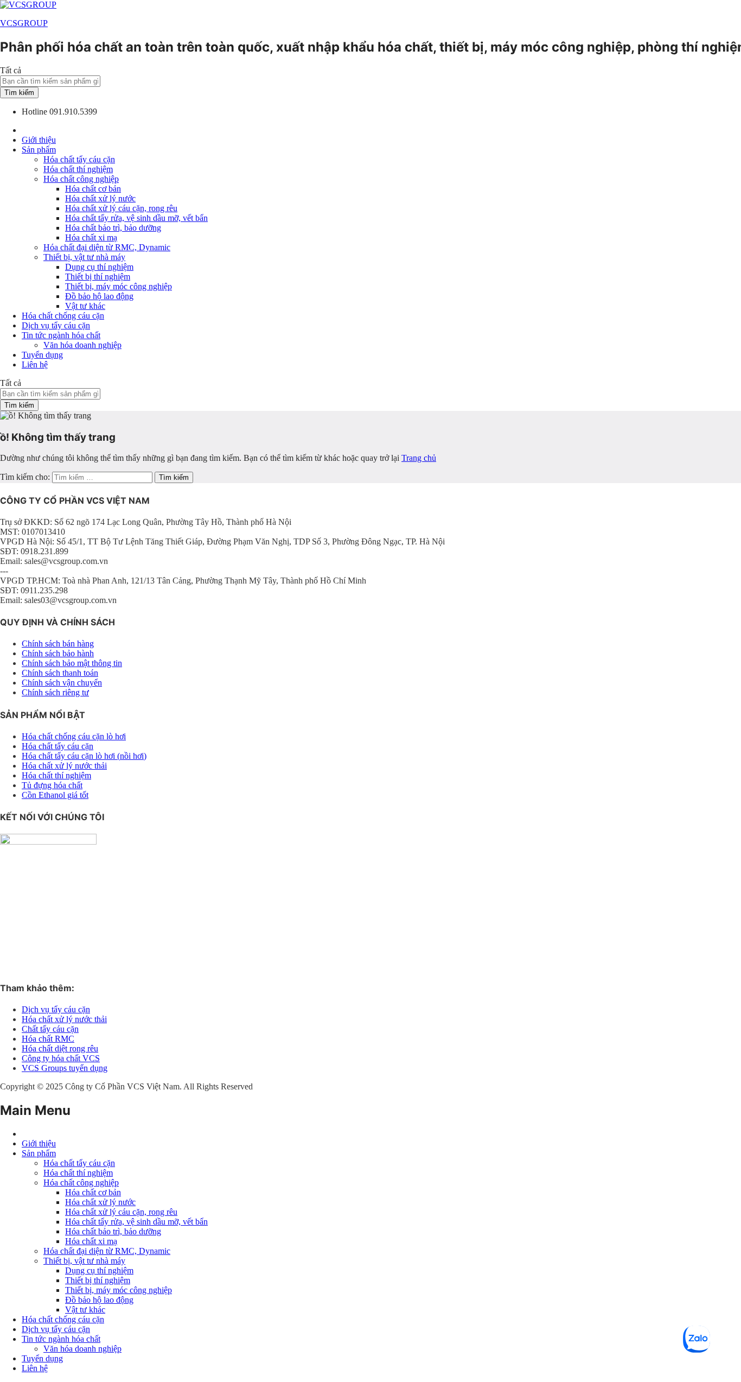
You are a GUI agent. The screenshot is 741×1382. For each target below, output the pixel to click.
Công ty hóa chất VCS (61, 1058)
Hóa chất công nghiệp (81, 1182)
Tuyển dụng (42, 354)
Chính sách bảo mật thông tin (72, 663)
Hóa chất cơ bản (93, 188)
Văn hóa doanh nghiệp (82, 345)
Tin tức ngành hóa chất (61, 1338)
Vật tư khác (85, 305)
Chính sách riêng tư (55, 692)
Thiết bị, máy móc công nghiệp (118, 286)
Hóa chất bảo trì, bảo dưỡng (113, 227)
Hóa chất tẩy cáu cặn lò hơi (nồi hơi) (84, 755)
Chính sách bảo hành (58, 653)
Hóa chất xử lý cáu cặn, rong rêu (121, 208)
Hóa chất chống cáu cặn (63, 315)
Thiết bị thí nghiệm (97, 276)
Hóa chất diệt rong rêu (60, 1048)
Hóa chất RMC (48, 1038)
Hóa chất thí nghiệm (78, 169)
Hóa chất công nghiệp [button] (81, 178)
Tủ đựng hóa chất (52, 785)
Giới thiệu (39, 139)
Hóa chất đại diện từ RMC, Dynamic (106, 247)
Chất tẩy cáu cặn (50, 1029)
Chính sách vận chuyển (62, 682)
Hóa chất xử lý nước (100, 198)
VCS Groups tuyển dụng (64, 1068)
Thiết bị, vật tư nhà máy (84, 1260)
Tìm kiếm (19, 92)
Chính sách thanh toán (60, 672)
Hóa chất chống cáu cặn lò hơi (74, 736)
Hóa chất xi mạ (91, 237)
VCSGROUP (24, 23)
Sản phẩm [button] (39, 149)
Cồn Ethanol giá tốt (55, 795)
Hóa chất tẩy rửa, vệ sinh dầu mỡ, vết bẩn (136, 218)
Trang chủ (418, 457)
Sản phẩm (39, 1153)
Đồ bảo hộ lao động (99, 296)
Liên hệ (35, 364)
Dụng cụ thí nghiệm (99, 266)
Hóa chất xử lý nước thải (64, 765)
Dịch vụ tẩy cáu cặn (56, 325)
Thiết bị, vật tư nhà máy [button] (84, 257)
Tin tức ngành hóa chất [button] (61, 335)
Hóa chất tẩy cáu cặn (79, 159)
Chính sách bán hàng (58, 643)
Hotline (34, 111)
